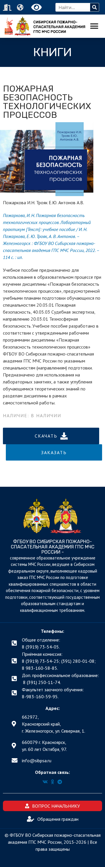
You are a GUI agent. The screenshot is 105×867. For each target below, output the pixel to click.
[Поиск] (94, 7)
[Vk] (45, 781)
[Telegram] (59, 781)
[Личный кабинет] (8, 7)
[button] (94, 26)
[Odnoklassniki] (52, 781)
